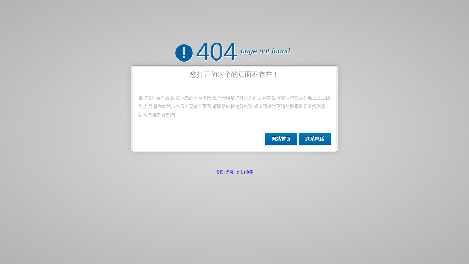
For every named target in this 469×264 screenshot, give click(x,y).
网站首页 (281, 139)
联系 (249, 172)
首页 (219, 172)
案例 (229, 172)
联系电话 (314, 139)
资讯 (239, 172)
